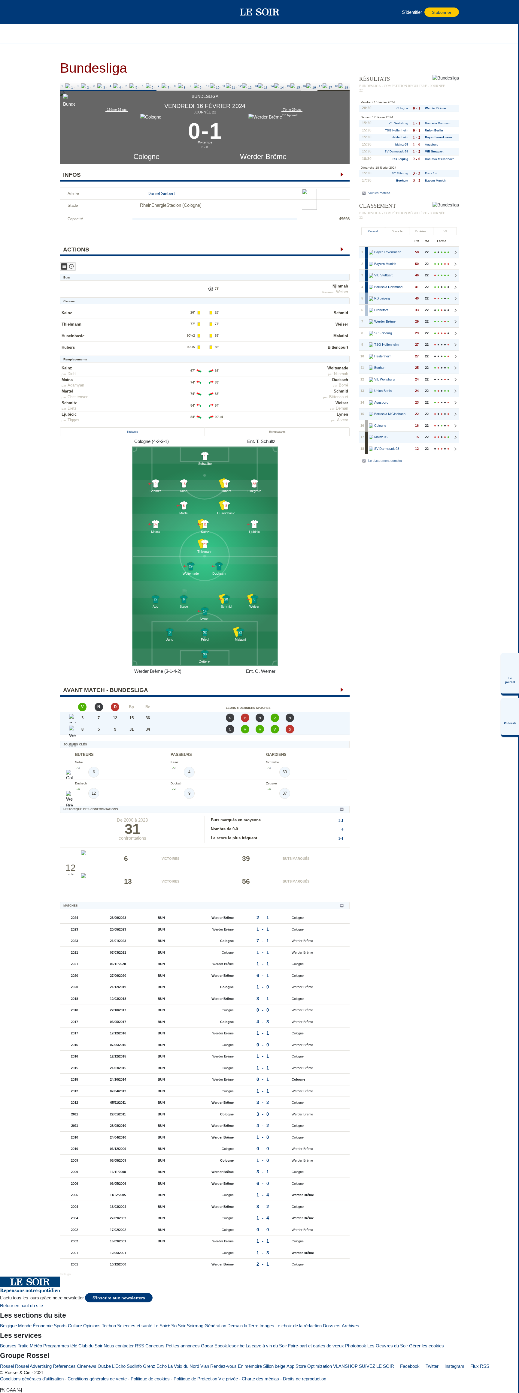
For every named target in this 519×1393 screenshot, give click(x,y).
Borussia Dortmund (438, 123)
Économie (43, 1325)
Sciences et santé (134, 1325)
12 (240, 86)
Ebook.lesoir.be (229, 1345)
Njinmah (340, 286)
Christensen (78, 397)
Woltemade (337, 368)
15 (288, 86)
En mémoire (250, 1366)
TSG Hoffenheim (396, 130)
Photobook (355, 1345)
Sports (60, 1325)
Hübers (68, 347)
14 (272, 86)
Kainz (67, 313)
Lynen (342, 414)
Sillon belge (274, 1366)
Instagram (453, 1366)
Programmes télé (60, 1345)
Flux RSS (479, 1366)
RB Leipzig (400, 159)
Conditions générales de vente (97, 1378)
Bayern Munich (435, 180)
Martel (67, 391)
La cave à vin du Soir (266, 1345)
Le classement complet (385, 460)
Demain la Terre (242, 1325)
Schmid (341, 313)
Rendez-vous (223, 1366)
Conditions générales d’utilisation (32, 1378)
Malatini (340, 336)
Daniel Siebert (161, 193)
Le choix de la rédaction (298, 1325)
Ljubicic (69, 414)
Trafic (23, 1345)
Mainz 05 (401, 144)
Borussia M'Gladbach (439, 159)
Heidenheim (400, 137)
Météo (36, 1345)
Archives (350, 1325)
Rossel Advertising (33, 1366)
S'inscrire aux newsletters (119, 1298)
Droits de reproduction (304, 1378)
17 (320, 86)
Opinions (92, 1325)
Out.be (104, 1366)
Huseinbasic (73, 336)
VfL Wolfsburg (398, 123)
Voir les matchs (379, 193)
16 (304, 86)
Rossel (7, 1366)
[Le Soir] (260, 12)
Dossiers (332, 1325)
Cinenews (86, 1366)
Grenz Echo (155, 1366)
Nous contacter (119, 1345)
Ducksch (340, 380)
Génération (215, 1325)
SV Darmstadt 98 (396, 151)
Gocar (207, 1345)
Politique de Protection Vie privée (206, 1378)
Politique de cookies (150, 1378)
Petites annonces (183, 1345)
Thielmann (71, 324)
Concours (155, 1345)
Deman (342, 408)
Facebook (409, 1366)
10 (208, 86)
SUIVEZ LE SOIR (376, 1366)
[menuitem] (510, 673)
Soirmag (195, 1325)
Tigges (73, 420)
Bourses (8, 1345)
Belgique (8, 1325)
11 (224, 86)
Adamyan (76, 385)
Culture (75, 1325)
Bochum (402, 180)
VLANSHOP (345, 1366)
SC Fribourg (400, 173)
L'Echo (119, 1366)
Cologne (146, 156)
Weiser (342, 292)
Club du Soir (90, 1345)
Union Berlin (434, 130)
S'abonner (441, 12)
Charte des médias (260, 1378)
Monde (25, 1325)
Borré (343, 385)
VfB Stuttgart (434, 151)
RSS (139, 1345)
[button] (67, 12)
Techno (109, 1325)
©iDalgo (65, 1274)
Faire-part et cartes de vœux (316, 1345)
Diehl (72, 374)
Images (267, 1325)
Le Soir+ (161, 1325)
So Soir (178, 1325)
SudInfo (134, 1366)
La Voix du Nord (183, 1366)
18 (336, 86)
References (64, 1366)
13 (256, 86)
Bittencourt (338, 347)
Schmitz (69, 403)
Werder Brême (263, 156)
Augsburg (432, 144)
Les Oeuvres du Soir (387, 1345)
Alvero (342, 420)
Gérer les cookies (426, 1345)
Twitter (431, 1366)
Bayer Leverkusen (438, 137)
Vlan (204, 1366)
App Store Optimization (309, 1366)
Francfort (431, 173)
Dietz (72, 408)
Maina (67, 380)
